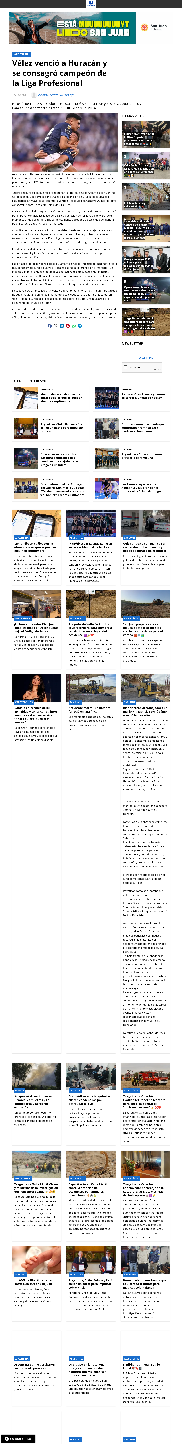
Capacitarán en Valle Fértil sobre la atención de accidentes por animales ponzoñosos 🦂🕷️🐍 (88, 1189)
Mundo (19, 1090)
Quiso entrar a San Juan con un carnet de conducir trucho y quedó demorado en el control (145, 547)
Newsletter (132, 343)
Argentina (21, 54)
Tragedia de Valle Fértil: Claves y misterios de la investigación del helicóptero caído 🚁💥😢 (36, 1187)
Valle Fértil (23, 618)
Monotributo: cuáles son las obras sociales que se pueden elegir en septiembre (61, 397)
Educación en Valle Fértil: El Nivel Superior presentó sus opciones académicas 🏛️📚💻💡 (139, 139)
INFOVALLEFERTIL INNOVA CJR (55, 95)
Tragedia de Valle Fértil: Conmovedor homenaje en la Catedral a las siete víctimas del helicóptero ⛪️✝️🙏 (143, 1189)
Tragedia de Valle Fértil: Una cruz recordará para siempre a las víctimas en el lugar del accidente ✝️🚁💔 (90, 629)
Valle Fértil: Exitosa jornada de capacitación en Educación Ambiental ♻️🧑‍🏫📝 (139, 170)
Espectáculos (24, 702)
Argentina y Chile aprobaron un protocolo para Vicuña (143, 456)
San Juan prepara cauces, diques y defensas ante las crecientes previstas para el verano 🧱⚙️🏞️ (143, 629)
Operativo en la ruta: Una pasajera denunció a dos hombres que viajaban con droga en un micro (59, 459)
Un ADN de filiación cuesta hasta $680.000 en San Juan (33, 1282)
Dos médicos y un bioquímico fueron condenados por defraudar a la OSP (89, 1100)
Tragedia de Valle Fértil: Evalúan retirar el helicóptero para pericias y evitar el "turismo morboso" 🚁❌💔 (144, 1102)
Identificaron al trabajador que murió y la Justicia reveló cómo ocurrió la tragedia (145, 711)
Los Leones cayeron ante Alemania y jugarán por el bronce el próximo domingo (141, 487)
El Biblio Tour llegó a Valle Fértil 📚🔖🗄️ (141, 1366)
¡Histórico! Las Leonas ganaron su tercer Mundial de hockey (143, 396)
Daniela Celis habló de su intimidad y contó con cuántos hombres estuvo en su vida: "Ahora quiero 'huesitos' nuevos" (35, 715)
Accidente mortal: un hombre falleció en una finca (89, 709)
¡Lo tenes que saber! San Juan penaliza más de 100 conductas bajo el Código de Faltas (36, 627)
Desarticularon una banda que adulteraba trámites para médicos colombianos (143, 427)
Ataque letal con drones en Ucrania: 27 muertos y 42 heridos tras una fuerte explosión (33, 1102)
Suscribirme (146, 358)
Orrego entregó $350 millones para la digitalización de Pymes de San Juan (138, 264)
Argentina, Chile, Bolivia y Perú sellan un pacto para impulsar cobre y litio (62, 427)
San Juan (129, 537)
